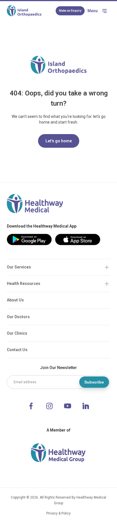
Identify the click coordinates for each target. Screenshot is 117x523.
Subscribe (94, 382)
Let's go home (58, 141)
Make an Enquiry (70, 10)
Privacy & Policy (58, 513)
